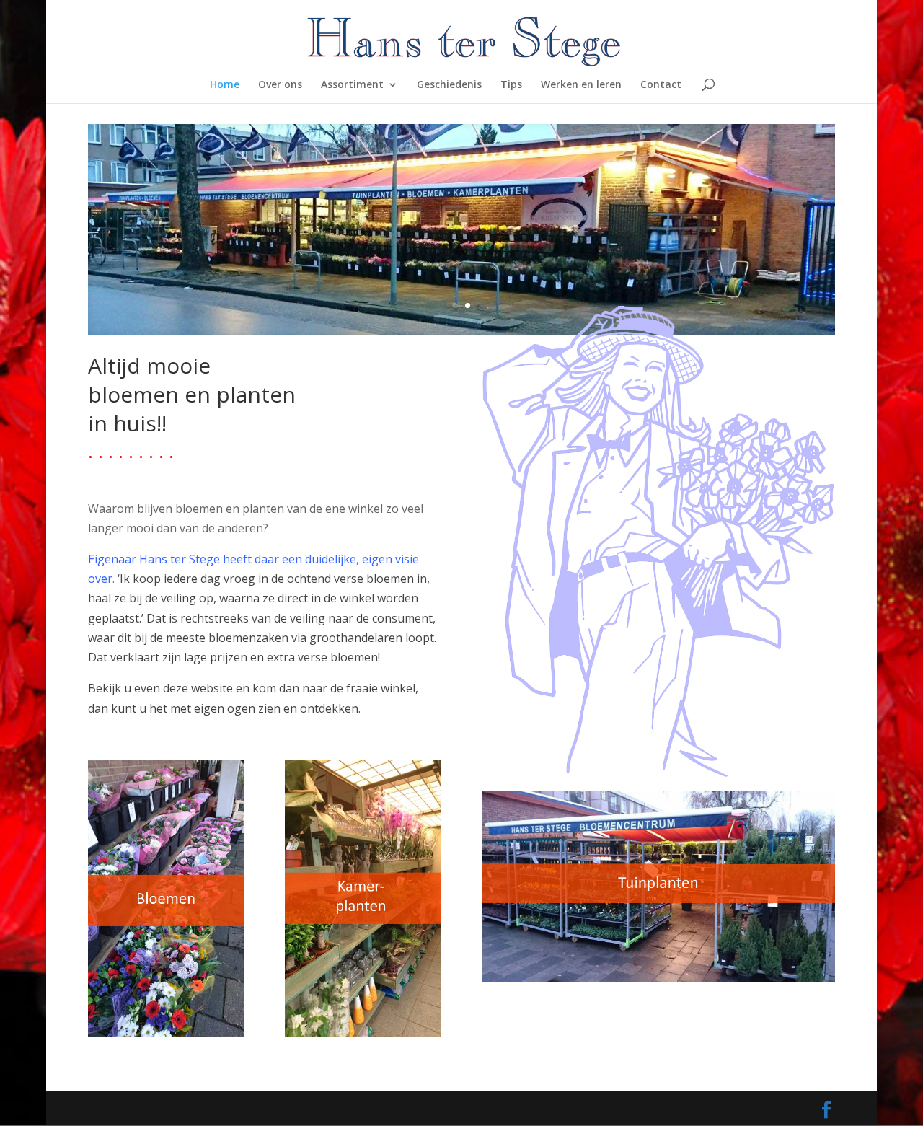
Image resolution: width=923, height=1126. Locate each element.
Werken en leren (581, 85)
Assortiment (352, 85)
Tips (511, 85)
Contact (660, 85)
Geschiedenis (449, 85)
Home (224, 85)
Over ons (280, 85)
